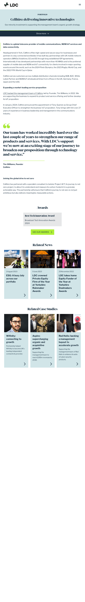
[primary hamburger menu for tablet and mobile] (80, 4)
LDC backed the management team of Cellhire (23, 93)
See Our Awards (41, 232)
